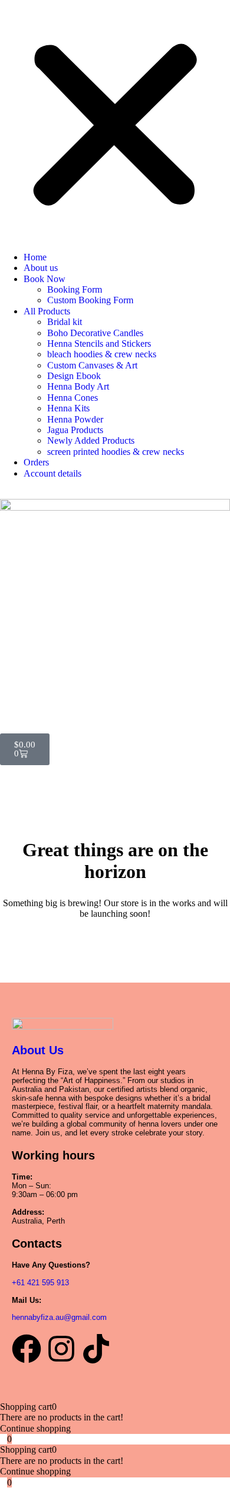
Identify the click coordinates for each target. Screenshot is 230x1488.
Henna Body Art (78, 386)
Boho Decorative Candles (95, 333)
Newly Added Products (90, 440)
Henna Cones (72, 398)
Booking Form (74, 289)
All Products (47, 311)
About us (41, 268)
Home (35, 257)
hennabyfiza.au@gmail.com (59, 1317)
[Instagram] (61, 1348)
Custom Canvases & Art (92, 365)
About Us (38, 1050)
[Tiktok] (96, 1348)
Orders (36, 462)
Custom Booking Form (90, 300)
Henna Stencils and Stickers (99, 343)
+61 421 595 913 (40, 1282)
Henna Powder (75, 419)
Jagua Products (75, 430)
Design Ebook (74, 376)
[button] (115, 126)
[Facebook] (26, 1348)
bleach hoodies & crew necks (101, 354)
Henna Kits (68, 408)
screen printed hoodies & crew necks (115, 452)
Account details (52, 473)
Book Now (44, 279)
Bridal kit (64, 322)
